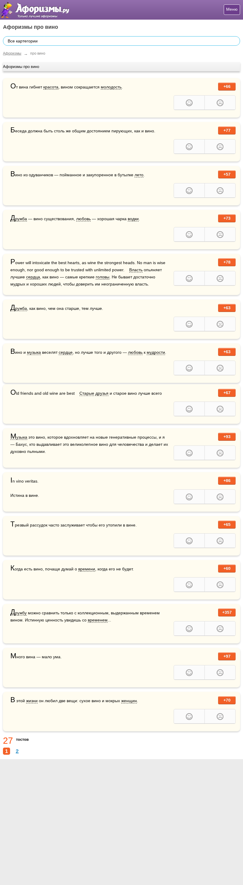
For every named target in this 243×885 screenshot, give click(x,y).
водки (133, 218)
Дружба (18, 218)
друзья (101, 393)
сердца (33, 277)
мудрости (156, 352)
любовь (83, 218)
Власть (136, 269)
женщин (129, 700)
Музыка (18, 437)
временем (98, 620)
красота (50, 87)
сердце (66, 352)
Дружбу (18, 613)
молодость (111, 87)
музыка (34, 352)
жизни (32, 700)
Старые (86, 393)
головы (102, 277)
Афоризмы (12, 53)
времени (86, 569)
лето (139, 174)
